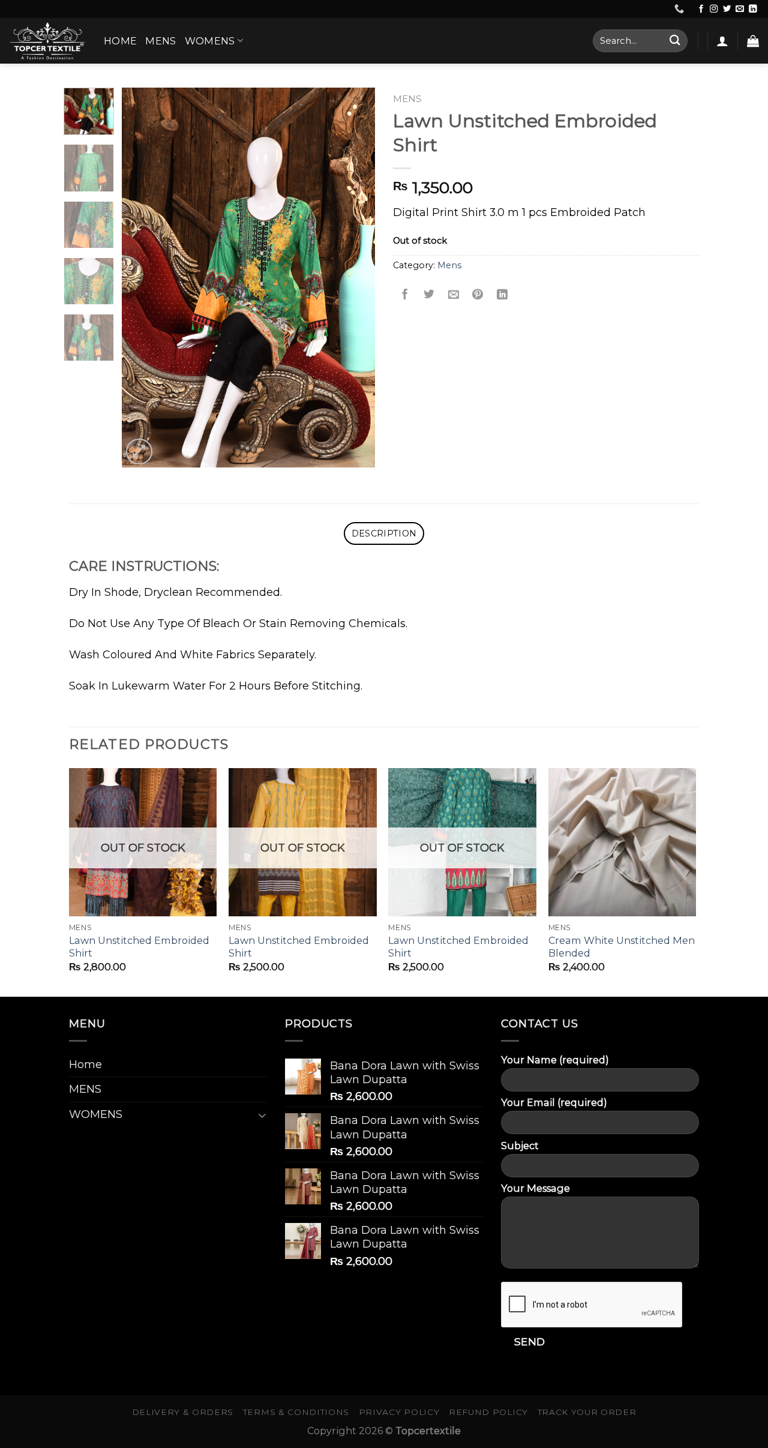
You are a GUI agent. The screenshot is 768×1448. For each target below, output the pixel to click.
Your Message (535, 1188)
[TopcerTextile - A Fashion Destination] (47, 41)
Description (384, 533)
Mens (407, 98)
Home (120, 41)
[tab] (384, 533)
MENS (160, 41)
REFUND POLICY (488, 1412)
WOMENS (210, 41)
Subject (520, 1146)
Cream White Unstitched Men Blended (621, 946)
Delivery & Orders (183, 1412)
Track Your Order (587, 1412)
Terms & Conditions (296, 1412)
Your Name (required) (555, 1060)
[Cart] (753, 41)
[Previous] (142, 277)
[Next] (355, 277)
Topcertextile (428, 1431)
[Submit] (675, 40)
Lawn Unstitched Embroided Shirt (139, 946)
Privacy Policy (399, 1412)
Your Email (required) (554, 1102)
